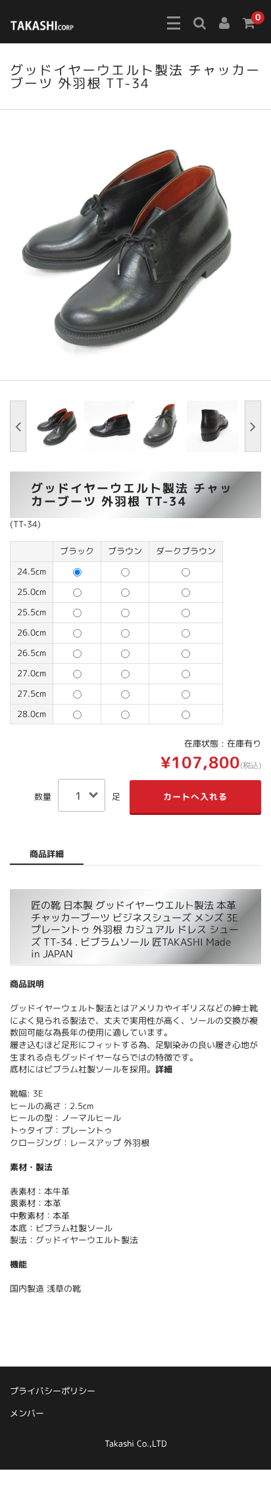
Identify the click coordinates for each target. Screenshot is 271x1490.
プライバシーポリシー (52, 1391)
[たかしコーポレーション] (42, 23)
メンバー (27, 1413)
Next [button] (253, 426)
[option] (135, 245)
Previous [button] (18, 426)
